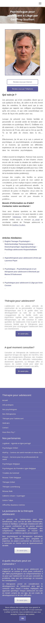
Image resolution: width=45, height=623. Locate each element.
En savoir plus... (23, 334)
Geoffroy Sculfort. (18, 225)
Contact (5, 427)
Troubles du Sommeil (10, 473)
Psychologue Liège (12, 229)
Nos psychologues (9, 409)
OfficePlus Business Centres (13, 505)
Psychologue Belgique (11, 464)
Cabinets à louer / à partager (13, 496)
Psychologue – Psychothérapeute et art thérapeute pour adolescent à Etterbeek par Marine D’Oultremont (22, 271)
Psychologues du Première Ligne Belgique (19, 468)
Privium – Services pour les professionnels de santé (20, 458)
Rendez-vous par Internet (22, 82)
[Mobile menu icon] (40, 3)
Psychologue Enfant (10, 448)
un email (35, 220)
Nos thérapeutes (9, 414)
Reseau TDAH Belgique (11, 477)
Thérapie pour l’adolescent (13, 418)
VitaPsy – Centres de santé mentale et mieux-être (22, 452)
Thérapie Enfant (8, 482)
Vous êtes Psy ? (8, 432)
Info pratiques (8, 405)
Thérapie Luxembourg (11, 486)
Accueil (5, 400)
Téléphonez (16, 217)
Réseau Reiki (7, 491)
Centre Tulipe (7, 500)
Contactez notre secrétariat (15, 206)
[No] (42, 614)
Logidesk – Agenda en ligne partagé (16, 443)
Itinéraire (6, 423)
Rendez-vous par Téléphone (22, 89)
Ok (22, 618)
